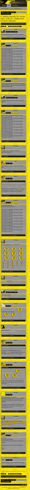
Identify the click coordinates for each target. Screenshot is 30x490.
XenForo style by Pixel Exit (15, 488)
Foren (9, 5)
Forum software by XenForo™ (7, 487)
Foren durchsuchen (5, 8)
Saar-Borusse (16, 457)
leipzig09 (10, 387)
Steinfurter (3, 466)
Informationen (15, 5)
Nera (5, 428)
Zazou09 (3, 387)
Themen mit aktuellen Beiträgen (16, 8)
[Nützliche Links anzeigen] (25, 12)
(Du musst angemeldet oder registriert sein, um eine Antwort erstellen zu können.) (13, 472)
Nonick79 (16, 325)
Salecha (15, 29)
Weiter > (19, 26)
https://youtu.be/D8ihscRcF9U (8, 331)
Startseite (4, 5)
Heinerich (16, 43)
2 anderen (13, 411)
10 (15, 26)
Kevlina (8, 38)
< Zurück (2, 26)
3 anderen (15, 387)
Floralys (16, 303)
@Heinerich (4, 281)
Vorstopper (4, 38)
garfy (16, 161)
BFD (1, 484)
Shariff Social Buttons (16, 487)
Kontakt (23, 484)
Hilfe (25, 484)
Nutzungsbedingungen (23, 486)
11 (17, 26)
